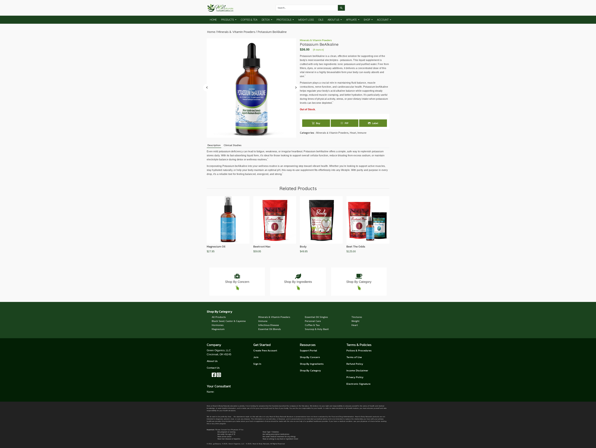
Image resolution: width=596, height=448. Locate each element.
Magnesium (218, 329)
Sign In (257, 364)
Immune (362, 133)
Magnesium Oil (216, 246)
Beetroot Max (262, 246)
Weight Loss (306, 19)
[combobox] (307, 8)
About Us (212, 361)
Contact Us (213, 368)
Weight (355, 321)
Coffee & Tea (249, 19)
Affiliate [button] (351, 19)
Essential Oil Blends (269, 329)
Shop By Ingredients (298, 281)
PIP (346, 123)
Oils (320, 19)
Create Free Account (265, 350)
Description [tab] (214, 145)
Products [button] (228, 19)
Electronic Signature (358, 384)
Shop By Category (358, 281)
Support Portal (308, 350)
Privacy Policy (355, 377)
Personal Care (313, 321)
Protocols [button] (284, 19)
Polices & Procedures (358, 350)
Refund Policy (354, 364)
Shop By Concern (237, 281)
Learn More (228, 242)
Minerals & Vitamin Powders (236, 32)
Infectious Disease (268, 325)
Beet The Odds (355, 246)
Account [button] (383, 19)
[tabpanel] (298, 162)
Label (375, 123)
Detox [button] (266, 19)
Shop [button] (367, 19)
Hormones (218, 325)
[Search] (341, 8)
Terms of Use (354, 357)
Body (303, 246)
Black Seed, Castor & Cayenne (229, 321)
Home (213, 19)
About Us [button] (334, 19)
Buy (318, 123)
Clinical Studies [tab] (232, 145)
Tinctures (356, 317)
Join (255, 357)
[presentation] (207, 87)
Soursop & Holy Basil (317, 329)
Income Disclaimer (357, 370)
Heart (353, 133)
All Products (219, 317)
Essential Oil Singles (316, 317)
